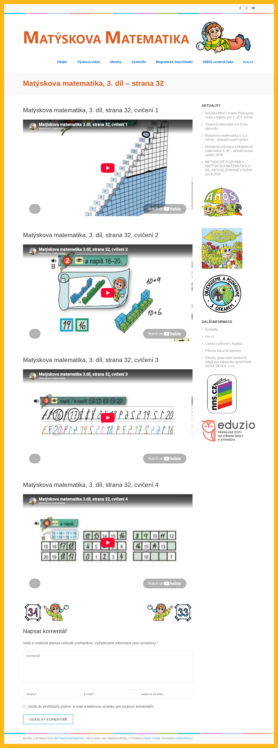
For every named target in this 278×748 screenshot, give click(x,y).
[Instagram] (246, 8)
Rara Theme (152, 738)
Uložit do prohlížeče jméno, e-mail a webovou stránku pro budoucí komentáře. (91, 706)
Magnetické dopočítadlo (174, 62)
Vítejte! (62, 62)
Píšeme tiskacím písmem (223, 350)
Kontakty (211, 329)
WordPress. (184, 738)
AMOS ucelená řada (218, 62)
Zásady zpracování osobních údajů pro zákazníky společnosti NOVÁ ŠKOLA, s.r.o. (228, 362)
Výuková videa (88, 62)
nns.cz (248, 62)
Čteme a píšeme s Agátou (223, 343)
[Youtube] (253, 8)
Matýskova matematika (69, 738)
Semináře (138, 62)
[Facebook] (240, 8)
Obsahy (116, 62)
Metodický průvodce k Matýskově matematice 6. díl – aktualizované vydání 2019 (229, 151)
